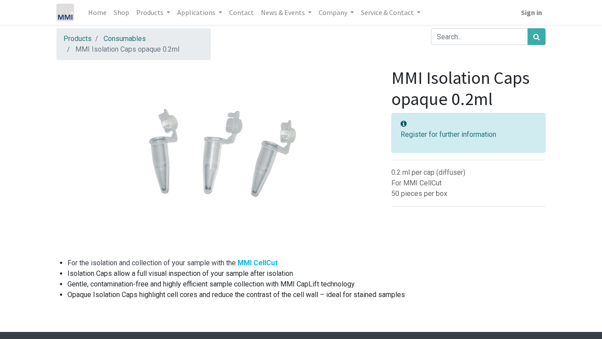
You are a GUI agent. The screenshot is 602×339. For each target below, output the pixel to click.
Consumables (125, 38)
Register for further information (448, 134)
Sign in (531, 12)
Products (77, 38)
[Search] (537, 36)
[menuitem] (97, 12)
